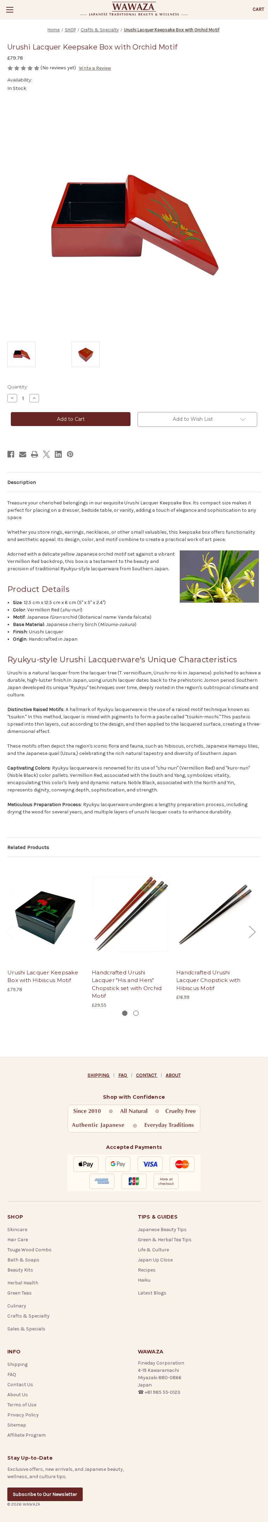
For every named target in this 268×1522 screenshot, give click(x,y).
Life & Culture (153, 1250)
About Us (17, 1395)
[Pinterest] (70, 454)
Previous (9, 931)
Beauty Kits (20, 1270)
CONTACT (147, 1075)
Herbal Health (22, 1283)
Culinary (16, 1306)
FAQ (123, 1075)
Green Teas (19, 1293)
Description (21, 482)
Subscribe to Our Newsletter (45, 1494)
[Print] (34, 454)
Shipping (17, 1364)
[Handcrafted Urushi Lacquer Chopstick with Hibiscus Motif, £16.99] (214, 914)
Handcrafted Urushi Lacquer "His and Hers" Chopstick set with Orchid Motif (127, 984)
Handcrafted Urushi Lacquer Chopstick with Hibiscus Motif (208, 980)
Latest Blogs (152, 1293)
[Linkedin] (58, 454)
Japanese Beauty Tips (162, 1230)
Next (252, 931)
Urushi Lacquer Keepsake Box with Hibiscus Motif (42, 976)
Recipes (147, 1270)
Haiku (144, 1280)
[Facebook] (10, 454)
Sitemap (16, 1425)
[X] (46, 454)
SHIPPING (99, 1075)
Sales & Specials (26, 1329)
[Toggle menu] (9, 9)
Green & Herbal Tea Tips (165, 1240)
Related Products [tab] (28, 847)
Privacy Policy (23, 1415)
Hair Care (17, 1240)
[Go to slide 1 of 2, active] (124, 1013)
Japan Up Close (155, 1260)
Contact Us (20, 1385)
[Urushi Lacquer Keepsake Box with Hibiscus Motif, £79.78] (45, 914)
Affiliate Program (26, 1435)
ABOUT (173, 1075)
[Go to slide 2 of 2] (136, 1013)
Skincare (17, 1230)
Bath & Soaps (23, 1260)
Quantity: (17, 386)
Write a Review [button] (95, 68)
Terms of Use (21, 1405)
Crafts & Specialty (28, 1316)
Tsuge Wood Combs (29, 1250)
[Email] (22, 454)
